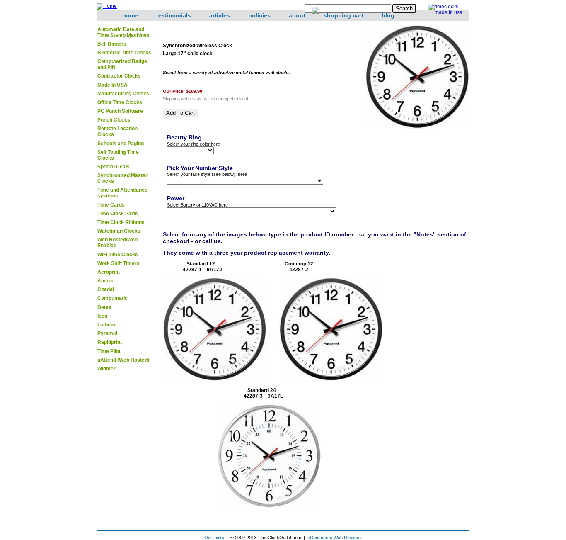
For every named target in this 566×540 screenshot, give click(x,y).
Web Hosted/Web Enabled (117, 242)
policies (259, 15)
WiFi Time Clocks (117, 255)
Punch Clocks (113, 120)
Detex (104, 307)
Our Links (214, 537)
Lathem (106, 325)
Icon (102, 316)
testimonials (173, 15)
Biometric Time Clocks (124, 53)
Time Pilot (109, 351)
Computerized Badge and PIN (122, 64)
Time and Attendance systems (122, 193)
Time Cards (111, 205)
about (297, 15)
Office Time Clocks (119, 102)
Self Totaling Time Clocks (118, 155)
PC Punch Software (120, 111)
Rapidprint (109, 342)
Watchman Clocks (118, 231)
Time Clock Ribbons (121, 222)
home (130, 15)
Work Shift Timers (118, 263)
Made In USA (112, 85)
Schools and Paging (120, 143)
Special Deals (113, 167)
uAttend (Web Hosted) (123, 360)
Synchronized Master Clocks (122, 178)
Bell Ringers (111, 44)
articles (219, 15)
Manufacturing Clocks (123, 94)
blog (388, 15)
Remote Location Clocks (117, 131)
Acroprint (108, 272)
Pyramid (107, 333)
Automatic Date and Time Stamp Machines (123, 32)
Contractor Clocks (119, 76)
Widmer (106, 369)
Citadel (105, 289)
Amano (105, 281)
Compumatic (112, 298)
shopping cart (343, 15)
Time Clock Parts (117, 213)
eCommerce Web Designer (334, 537)
